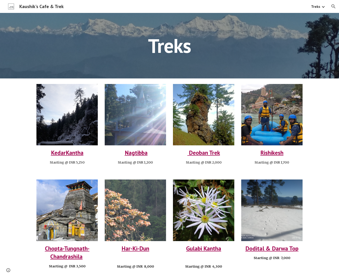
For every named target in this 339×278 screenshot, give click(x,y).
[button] (333, 6)
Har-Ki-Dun (135, 248)
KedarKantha (67, 152)
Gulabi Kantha (203, 248)
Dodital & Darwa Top (271, 248)
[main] (169, 45)
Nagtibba (136, 152)
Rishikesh (271, 152)
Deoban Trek (203, 152)
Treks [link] (315, 6)
